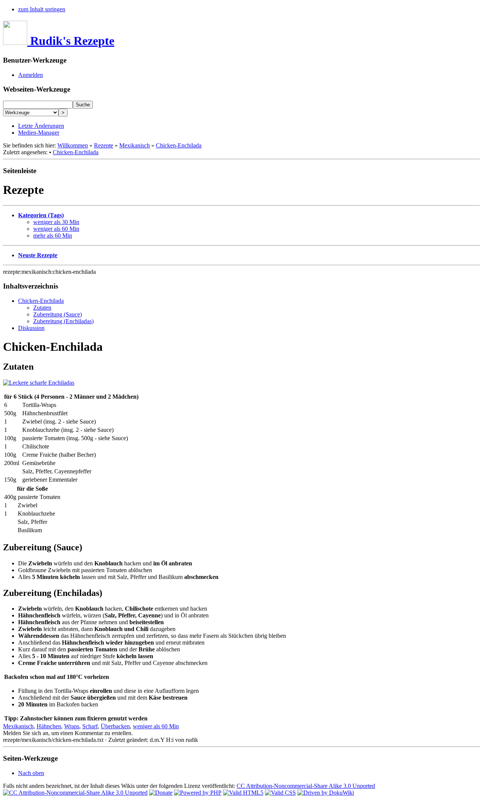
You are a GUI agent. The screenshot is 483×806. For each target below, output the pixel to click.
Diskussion (31, 328)
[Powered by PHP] (198, 792)
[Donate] (160, 792)
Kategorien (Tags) (41, 215)
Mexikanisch (134, 145)
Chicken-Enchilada (179, 145)
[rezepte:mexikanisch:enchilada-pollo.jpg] (38, 382)
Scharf (90, 726)
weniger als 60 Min (56, 229)
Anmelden (30, 75)
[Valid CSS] (280, 792)
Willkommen (72, 145)
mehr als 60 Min (52, 235)
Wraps (71, 726)
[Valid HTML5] (243, 792)
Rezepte (103, 145)
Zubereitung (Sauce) (57, 314)
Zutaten (42, 307)
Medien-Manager (38, 132)
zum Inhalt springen (41, 9)
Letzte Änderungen (41, 126)
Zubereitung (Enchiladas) (63, 321)
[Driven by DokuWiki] (325, 792)
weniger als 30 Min (56, 222)
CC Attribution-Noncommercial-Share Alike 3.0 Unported (306, 786)
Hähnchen (49, 726)
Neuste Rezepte (37, 255)
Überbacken (115, 726)
